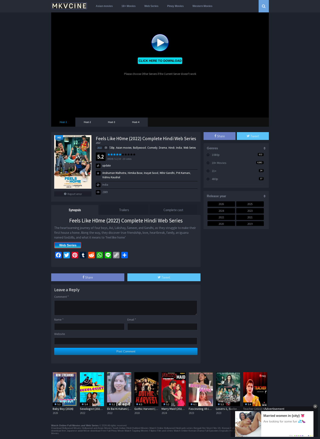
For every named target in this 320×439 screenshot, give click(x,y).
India (179, 148)
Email (131, 319)
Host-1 (63, 122)
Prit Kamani (183, 173)
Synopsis (75, 210)
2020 (221, 224)
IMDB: (110, 158)
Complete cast (173, 210)
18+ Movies (128, 6)
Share (88, 277)
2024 (221, 211)
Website (59, 334)
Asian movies (104, 6)
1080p (216, 154)
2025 (250, 204)
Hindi (171, 148)
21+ (214, 171)
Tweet (165, 277)
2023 (250, 211)
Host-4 (135, 122)
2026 (221, 204)
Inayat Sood (151, 173)
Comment (61, 297)
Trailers (124, 210)
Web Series (151, 6)
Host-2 (87, 122)
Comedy (152, 148)
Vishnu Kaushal (111, 177)
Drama (163, 148)
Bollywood (139, 148)
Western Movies (202, 6)
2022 (99, 147)
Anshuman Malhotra (114, 173)
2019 (250, 224)
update (106, 165)
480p (215, 179)
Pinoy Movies (175, 6)
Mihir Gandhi (167, 173)
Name (59, 319)
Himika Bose (135, 173)
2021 (250, 217)
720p (112, 148)
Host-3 (111, 122)
